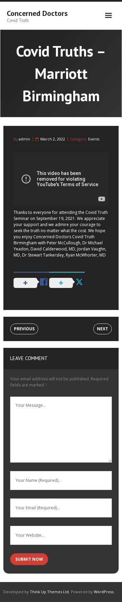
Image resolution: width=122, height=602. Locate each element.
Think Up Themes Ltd (49, 591)
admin (24, 138)
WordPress (104, 591)
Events (93, 138)
